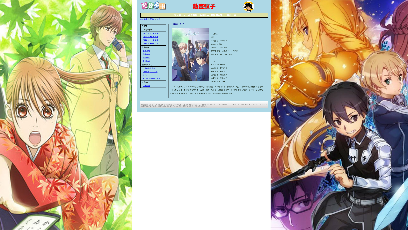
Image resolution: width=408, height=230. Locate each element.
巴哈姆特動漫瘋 (149, 68)
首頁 (158, 19)
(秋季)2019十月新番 (150, 44)
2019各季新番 (190, 15)
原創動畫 (146, 58)
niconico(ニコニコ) (150, 72)
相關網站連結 (218, 15)
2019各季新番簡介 (147, 19)
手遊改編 (146, 61)
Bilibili (145, 75)
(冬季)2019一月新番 (150, 33)
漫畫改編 (146, 51)
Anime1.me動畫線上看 (151, 78)
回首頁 (177, 15)
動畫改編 (145, 47)
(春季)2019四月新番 (150, 37)
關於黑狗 (146, 86)
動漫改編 (204, 15)
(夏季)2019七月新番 (150, 40)
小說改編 (146, 54)
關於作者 (231, 15)
